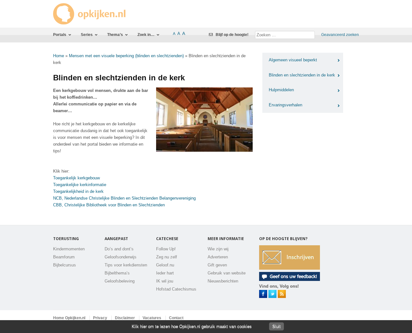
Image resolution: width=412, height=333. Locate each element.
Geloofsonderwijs (120, 257)
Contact (176, 318)
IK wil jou (164, 281)
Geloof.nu (165, 265)
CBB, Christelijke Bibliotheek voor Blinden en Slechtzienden (109, 205)
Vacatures (152, 318)
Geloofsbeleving (120, 281)
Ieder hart (165, 273)
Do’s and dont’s (119, 249)
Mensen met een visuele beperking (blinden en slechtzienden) (126, 55)
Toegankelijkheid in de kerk (78, 191)
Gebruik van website (227, 273)
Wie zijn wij (218, 249)
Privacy (100, 318)
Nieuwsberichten (223, 281)
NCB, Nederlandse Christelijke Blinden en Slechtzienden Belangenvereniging (124, 198)
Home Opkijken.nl (69, 318)
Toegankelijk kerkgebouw (76, 178)
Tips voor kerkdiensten (126, 265)
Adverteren (218, 257)
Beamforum (64, 257)
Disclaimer (125, 318)
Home (58, 55)
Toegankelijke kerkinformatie (79, 184)
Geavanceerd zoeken (340, 34)
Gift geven (217, 265)
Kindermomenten (69, 249)
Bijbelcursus (64, 265)
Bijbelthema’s (117, 273)
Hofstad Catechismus (176, 289)
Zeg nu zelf (166, 257)
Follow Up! (166, 249)
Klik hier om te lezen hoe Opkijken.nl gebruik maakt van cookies (192, 326)
